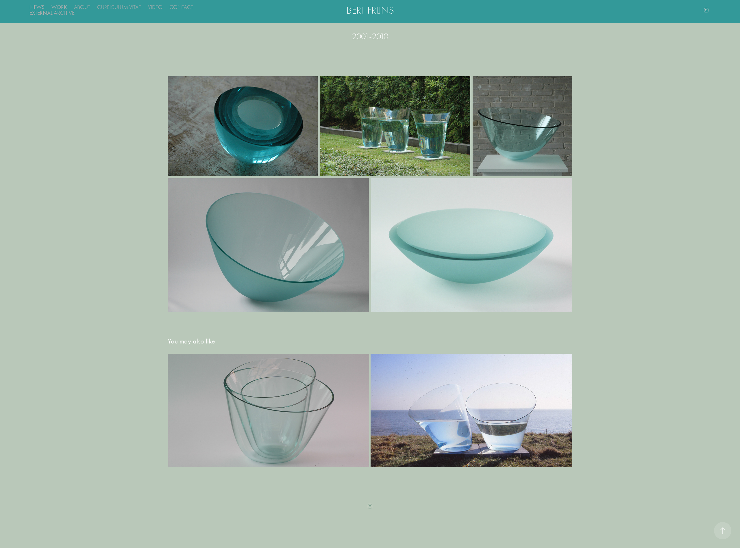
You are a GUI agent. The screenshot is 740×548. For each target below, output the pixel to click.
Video (155, 7)
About (82, 7)
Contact (181, 7)
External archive (52, 13)
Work (59, 7)
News (37, 7)
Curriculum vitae (119, 7)
